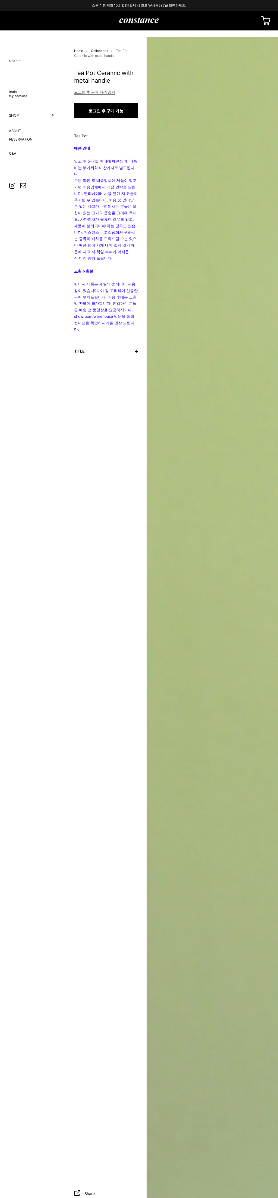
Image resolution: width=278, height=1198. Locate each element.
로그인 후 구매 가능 (106, 110)
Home (78, 51)
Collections (99, 51)
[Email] (23, 185)
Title (79, 351)
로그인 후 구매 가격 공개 (94, 92)
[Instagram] (12, 185)
